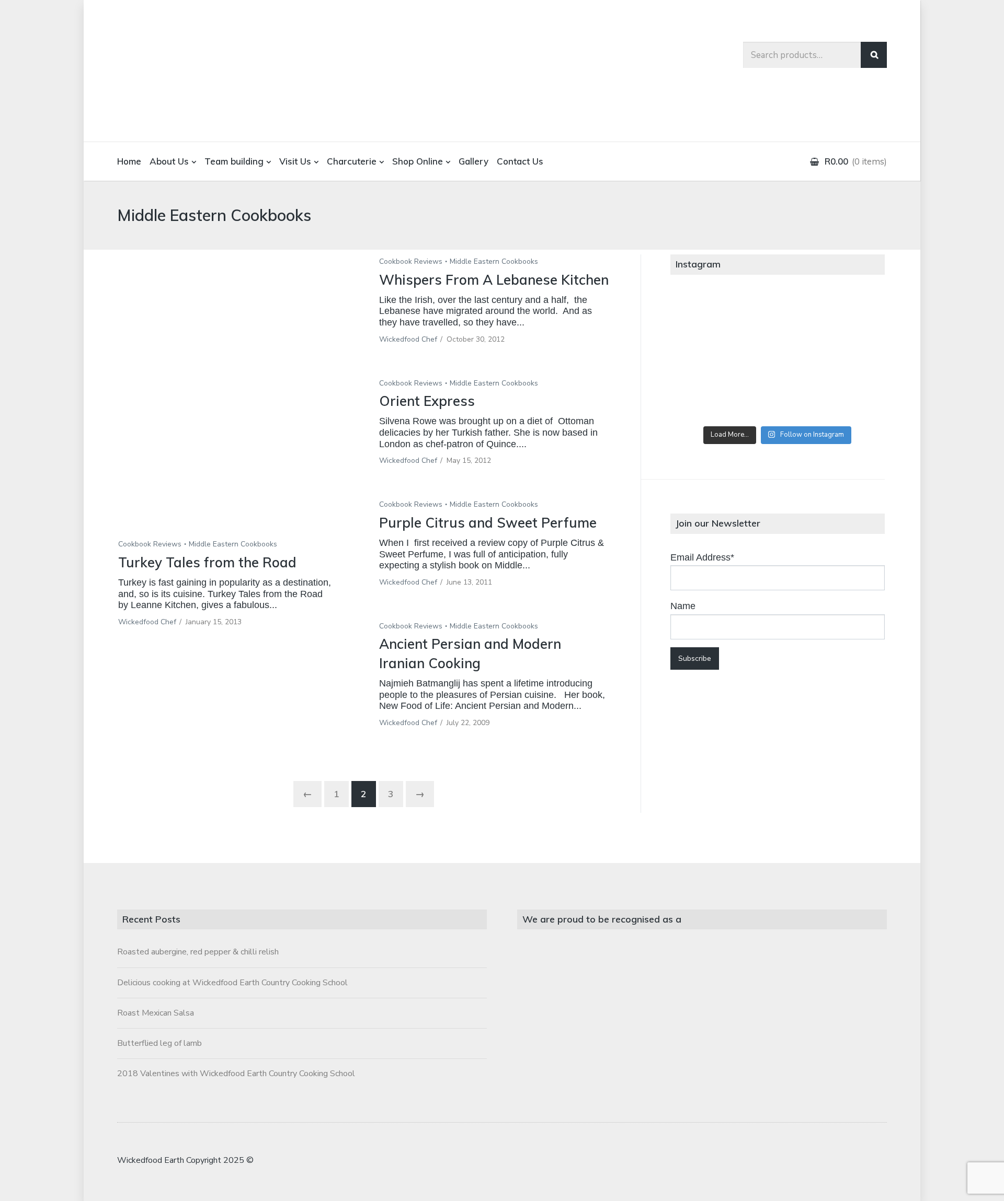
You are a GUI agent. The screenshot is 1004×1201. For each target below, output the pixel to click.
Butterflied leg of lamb (159, 1043)
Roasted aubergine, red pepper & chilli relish (198, 952)
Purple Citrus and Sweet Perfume (488, 522)
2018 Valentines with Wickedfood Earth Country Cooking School (236, 1073)
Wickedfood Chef (147, 622)
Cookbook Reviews (149, 544)
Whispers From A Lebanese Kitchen (494, 279)
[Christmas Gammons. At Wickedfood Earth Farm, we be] (849, 357)
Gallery (473, 161)
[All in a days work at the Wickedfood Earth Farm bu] (705, 357)
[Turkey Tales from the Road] (233, 402)
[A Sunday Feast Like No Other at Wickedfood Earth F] (849, 397)
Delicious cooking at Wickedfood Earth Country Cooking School (232, 982)
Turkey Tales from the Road (207, 562)
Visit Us (295, 161)
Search (874, 55)
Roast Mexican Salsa (155, 1013)
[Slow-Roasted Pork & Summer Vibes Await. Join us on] (777, 316)
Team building (234, 161)
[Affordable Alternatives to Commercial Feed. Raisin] (777, 357)
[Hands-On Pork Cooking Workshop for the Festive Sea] (849, 316)
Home (129, 161)
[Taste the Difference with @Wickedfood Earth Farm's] (705, 397)
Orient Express (427, 401)
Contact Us (520, 161)
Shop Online (417, 161)
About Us (169, 161)
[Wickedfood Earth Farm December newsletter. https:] (705, 316)
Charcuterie (351, 161)
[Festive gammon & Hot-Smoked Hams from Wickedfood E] (777, 397)
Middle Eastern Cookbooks (233, 544)
